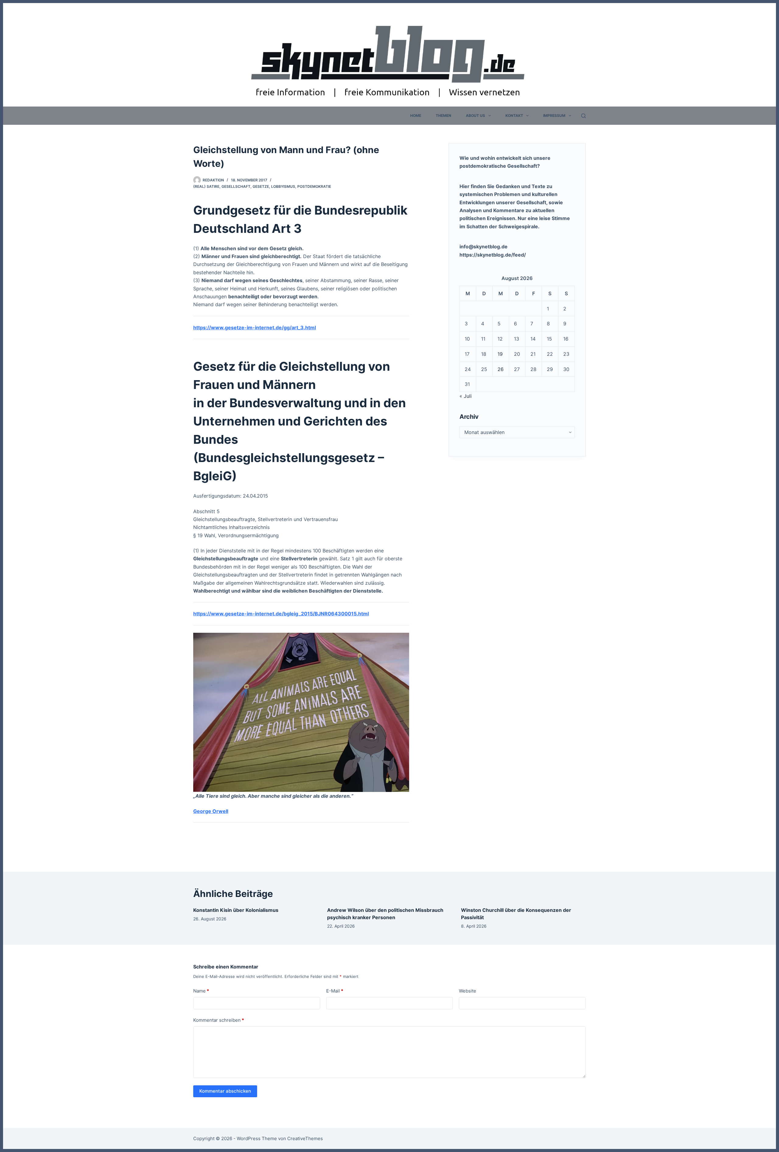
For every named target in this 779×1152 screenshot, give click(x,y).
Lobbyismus (283, 186)
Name (201, 991)
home (415, 115)
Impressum (554, 115)
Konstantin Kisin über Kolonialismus (235, 910)
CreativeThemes (305, 1138)
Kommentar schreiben (218, 1020)
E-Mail (334, 991)
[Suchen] (583, 116)
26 (501, 369)
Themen (443, 115)
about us (475, 115)
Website (467, 991)
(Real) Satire (206, 186)
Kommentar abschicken (225, 1091)
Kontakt (514, 115)
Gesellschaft (236, 186)
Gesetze (261, 186)
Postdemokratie (314, 186)
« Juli (465, 396)
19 (500, 354)
